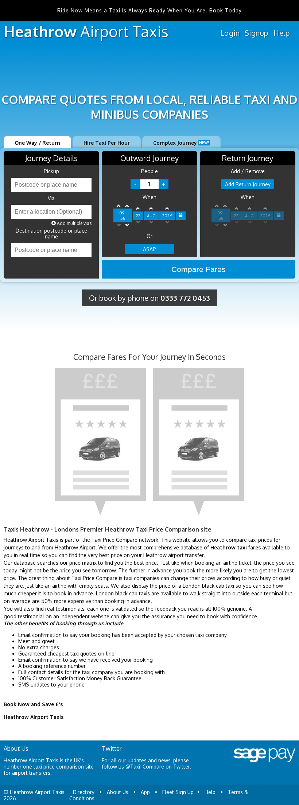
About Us (117, 792)
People (149, 171)
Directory (83, 792)
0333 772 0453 (185, 298)
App (145, 792)
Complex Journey (181, 143)
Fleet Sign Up (178, 792)
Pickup (51, 171)
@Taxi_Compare (144, 766)
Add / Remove (248, 171)
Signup (256, 33)
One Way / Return (37, 143)
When (149, 197)
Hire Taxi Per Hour (107, 143)
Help (281, 33)
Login (230, 33)
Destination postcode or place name (51, 234)
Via (51, 198)
